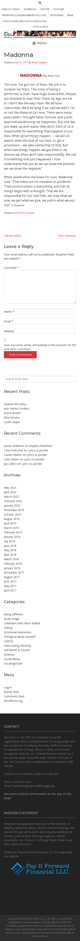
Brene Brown (12, 413)
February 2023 (13, 501)
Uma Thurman (66, 235)
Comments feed (14, 696)
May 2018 (10, 550)
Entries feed (11, 692)
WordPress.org (13, 701)
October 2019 (12, 514)
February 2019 (13, 532)
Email (70, 15)
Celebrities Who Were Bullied (22, 623)
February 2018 (13, 563)
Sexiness (9, 654)
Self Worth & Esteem (24, 213)
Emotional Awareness (17, 632)
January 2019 (12, 537)
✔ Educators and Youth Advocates (24, 21)
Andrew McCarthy (15, 404)
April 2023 (10, 492)
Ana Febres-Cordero (16, 408)
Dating (8, 628)
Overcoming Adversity (17, 645)
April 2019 (10, 523)
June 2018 (10, 546)
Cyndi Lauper (12, 422)
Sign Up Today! (11, 9)
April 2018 (10, 554)
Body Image (11, 619)
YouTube (58, 9)
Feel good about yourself (20, 636)
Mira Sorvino (12, 417)
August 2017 (12, 577)
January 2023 (12, 505)
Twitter (44, 9)
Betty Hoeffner (39, 62)
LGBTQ (8, 641)
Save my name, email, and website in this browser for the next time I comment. (40, 347)
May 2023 (10, 487)
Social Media (12, 659)
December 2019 (14, 510)
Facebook (30, 9)
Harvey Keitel (12, 235)
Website (9, 331)
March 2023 (11, 496)
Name (9, 311)
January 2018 (12, 568)
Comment (11, 267)
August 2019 (12, 519)
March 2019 (11, 528)
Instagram (56, 15)
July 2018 (9, 541)
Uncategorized (13, 663)
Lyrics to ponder (38, 450)
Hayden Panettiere (40, 446)
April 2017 (10, 590)
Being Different (13, 614)
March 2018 (11, 559)
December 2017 (14, 572)
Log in (8, 687)
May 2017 (10, 586)
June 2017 (10, 581)
